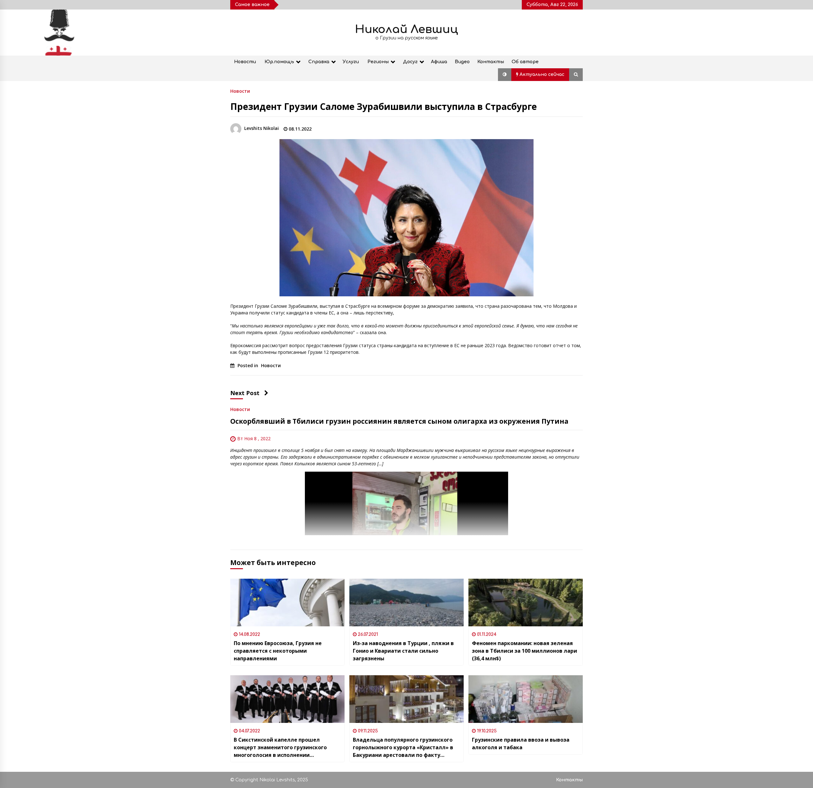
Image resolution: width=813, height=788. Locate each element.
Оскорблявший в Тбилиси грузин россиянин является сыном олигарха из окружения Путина (399, 421)
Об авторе (525, 61)
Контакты (490, 61)
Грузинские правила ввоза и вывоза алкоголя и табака (520, 743)
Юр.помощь (279, 61)
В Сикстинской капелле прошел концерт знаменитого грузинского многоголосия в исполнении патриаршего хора (280, 747)
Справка (318, 61)
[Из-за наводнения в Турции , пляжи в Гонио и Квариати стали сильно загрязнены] (406, 602)
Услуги (351, 61)
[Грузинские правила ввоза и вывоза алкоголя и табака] (525, 699)
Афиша (439, 61)
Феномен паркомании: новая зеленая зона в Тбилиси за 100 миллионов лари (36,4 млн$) (524, 651)
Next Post (244, 393)
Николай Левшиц (406, 29)
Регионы (378, 61)
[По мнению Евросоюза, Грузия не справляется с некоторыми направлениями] (287, 602)
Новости (245, 61)
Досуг (410, 61)
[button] (504, 74)
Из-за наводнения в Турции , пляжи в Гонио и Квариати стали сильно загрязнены (403, 651)
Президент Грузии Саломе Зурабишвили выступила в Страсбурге (383, 106)
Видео (462, 61)
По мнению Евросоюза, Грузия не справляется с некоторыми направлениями (278, 651)
